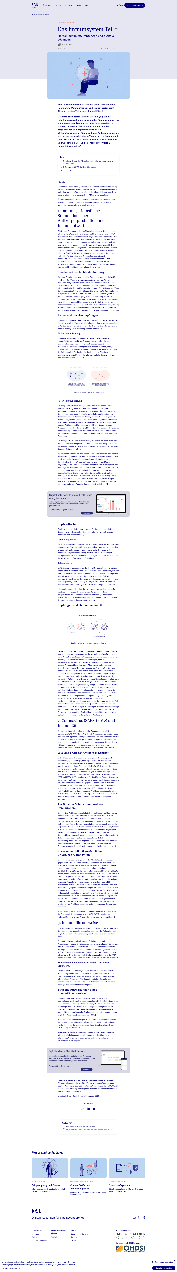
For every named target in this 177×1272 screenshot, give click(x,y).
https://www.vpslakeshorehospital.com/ (91, 643)
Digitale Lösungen (39, 1240)
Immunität (70, 22)
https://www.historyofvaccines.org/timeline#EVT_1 (82, 1126)
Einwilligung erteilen (164, 1268)
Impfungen (95, 231)
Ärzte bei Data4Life (68, 44)
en (121, 5)
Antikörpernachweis (99, 739)
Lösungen (58, 5)
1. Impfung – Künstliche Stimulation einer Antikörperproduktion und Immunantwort (88, 162)
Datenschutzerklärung (11, 1268)
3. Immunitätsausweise (71, 171)
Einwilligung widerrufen (164, 1262)
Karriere (74, 1237)
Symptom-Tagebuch (119, 1185)
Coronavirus (62, 22)
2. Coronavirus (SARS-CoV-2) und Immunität (79, 167)
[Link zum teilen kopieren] (82, 1109)
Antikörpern (63, 261)
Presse (78, 5)
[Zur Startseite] (35, 5)
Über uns (47, 5)
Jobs (86, 5)
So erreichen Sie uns (79, 1234)
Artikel (54, 1237)
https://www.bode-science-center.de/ (91, 392)
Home (34, 14)
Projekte (68, 5)
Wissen (40, 14)
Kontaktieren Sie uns (135, 5)
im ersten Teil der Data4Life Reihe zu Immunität (96, 250)
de (117, 5)
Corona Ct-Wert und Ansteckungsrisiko (80, 1187)
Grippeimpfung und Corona (46, 1185)
